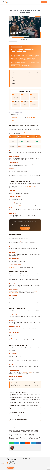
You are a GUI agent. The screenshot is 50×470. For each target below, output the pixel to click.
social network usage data (30, 186)
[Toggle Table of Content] (15, 42)
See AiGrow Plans (25, 228)
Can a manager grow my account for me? (18, 422)
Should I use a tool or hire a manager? (17, 412)
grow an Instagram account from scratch (26, 62)
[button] (11, 443)
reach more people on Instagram (26, 372)
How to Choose (14, 120)
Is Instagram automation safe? (16, 415)
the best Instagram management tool (20, 192)
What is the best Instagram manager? (17, 408)
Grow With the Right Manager (31, 117)
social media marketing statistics (22, 132)
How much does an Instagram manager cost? (18, 419)
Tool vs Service (14, 117)
